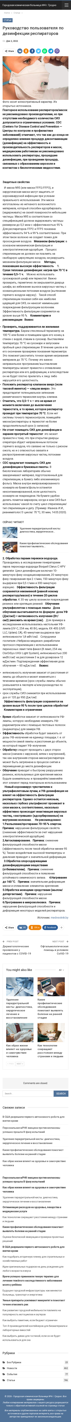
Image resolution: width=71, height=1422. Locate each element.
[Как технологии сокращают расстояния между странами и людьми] (51, 1032)
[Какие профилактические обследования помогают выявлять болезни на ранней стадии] (10, 547)
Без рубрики (14, 1362)
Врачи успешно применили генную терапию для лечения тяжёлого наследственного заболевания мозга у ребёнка (32, 1280)
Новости (12, 1368)
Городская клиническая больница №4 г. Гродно (29, 5)
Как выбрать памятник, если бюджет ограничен (30, 1320)
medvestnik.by (59, 917)
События (12, 1374)
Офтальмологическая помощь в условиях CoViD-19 (54, 950)
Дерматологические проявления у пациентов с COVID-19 (17, 950)
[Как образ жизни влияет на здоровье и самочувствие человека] (19, 1032)
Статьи (7, 20)
